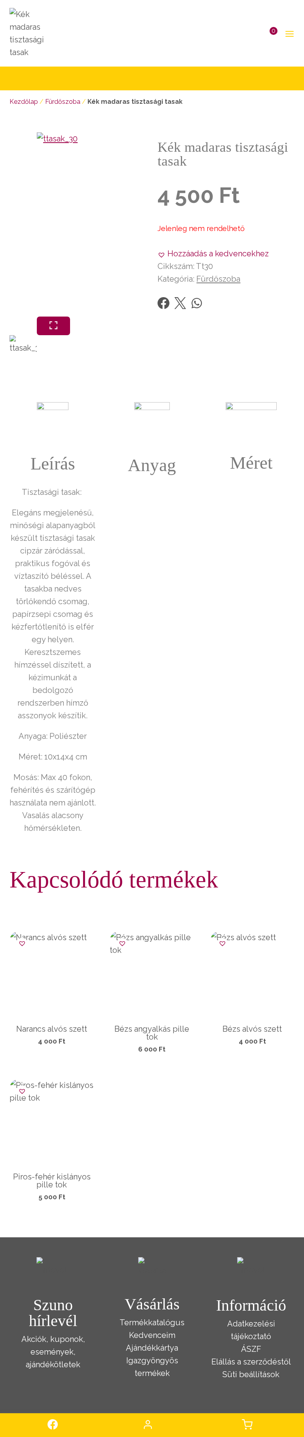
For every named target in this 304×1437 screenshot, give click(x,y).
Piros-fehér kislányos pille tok (52, 1180)
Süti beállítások (250, 1374)
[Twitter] (180, 303)
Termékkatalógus (152, 1322)
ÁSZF (251, 1349)
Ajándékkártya (152, 1348)
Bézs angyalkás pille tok (151, 1033)
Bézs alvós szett (252, 1029)
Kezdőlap (24, 101)
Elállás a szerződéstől (251, 1361)
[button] (213, 253)
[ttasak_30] (129, 224)
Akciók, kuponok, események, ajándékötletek (53, 1351)
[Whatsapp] (197, 303)
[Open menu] (287, 33)
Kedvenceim (152, 1335)
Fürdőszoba (62, 101)
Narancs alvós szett (51, 1029)
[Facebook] (163, 303)
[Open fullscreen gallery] (53, 326)
